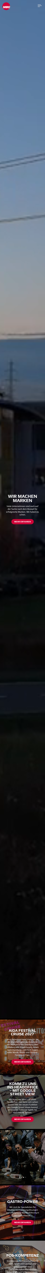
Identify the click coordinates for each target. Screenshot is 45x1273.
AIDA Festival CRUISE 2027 (22, 1032)
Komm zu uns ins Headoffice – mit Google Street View (22, 1088)
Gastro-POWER (22, 1201)
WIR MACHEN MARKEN (22, 498)
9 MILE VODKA (22, 1145)
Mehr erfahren (22, 522)
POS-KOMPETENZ (22, 1255)
